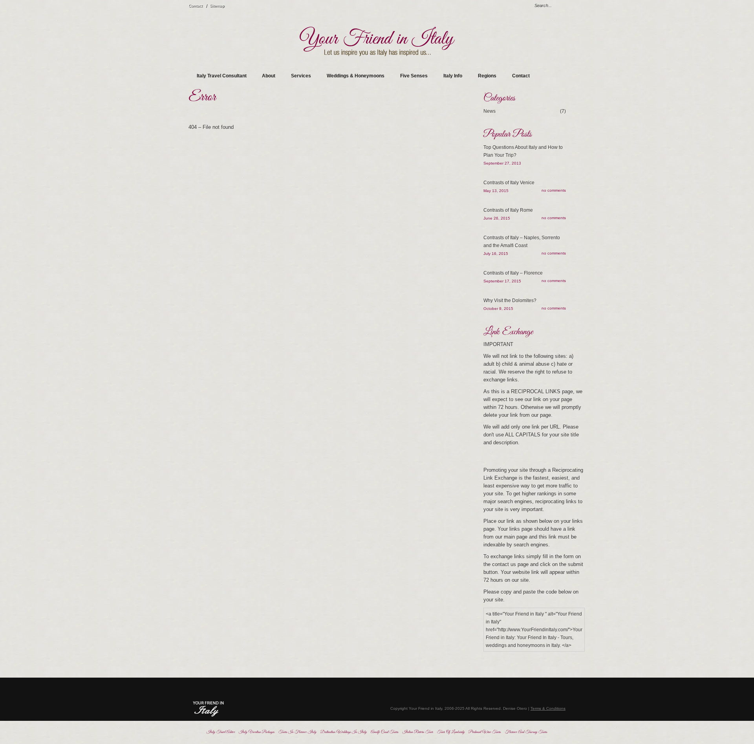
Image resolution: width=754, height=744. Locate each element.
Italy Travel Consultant (222, 76)
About (268, 76)
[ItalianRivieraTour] (418, 732)
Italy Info (452, 76)
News (524, 111)
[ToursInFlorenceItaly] (297, 732)
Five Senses (414, 76)
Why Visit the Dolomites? (509, 300)
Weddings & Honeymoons (355, 76)
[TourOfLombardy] (451, 732)
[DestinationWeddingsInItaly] (343, 732)
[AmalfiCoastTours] (385, 732)
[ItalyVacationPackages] (257, 732)
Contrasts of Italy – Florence (513, 273)
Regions (487, 76)
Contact (195, 6)
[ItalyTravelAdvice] (221, 732)
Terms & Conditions (548, 708)
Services (301, 76)
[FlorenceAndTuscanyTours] (526, 732)
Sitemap (217, 6)
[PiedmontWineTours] (485, 732)
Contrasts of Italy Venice (508, 182)
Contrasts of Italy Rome (508, 210)
